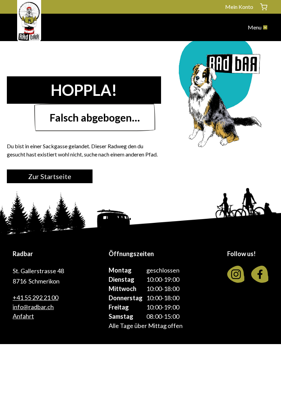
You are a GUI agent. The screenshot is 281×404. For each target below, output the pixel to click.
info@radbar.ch (33, 307)
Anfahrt (23, 316)
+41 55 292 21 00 (35, 297)
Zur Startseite (49, 176)
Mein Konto (239, 6)
